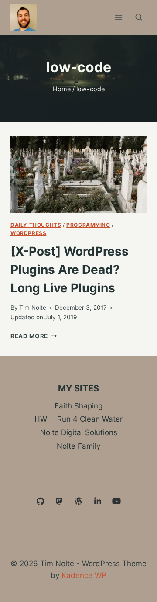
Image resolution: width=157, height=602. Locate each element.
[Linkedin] (97, 501)
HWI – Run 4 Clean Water (78, 419)
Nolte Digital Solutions (78, 432)
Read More (33, 335)
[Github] (40, 501)
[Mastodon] (59, 501)
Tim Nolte (32, 307)
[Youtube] (116, 501)
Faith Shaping (78, 405)
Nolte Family (78, 446)
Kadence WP (83, 575)
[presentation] (78, 174)
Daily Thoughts (35, 224)
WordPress (28, 233)
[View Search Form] (139, 17)
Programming (88, 224)
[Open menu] (118, 17)
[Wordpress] (78, 501)
